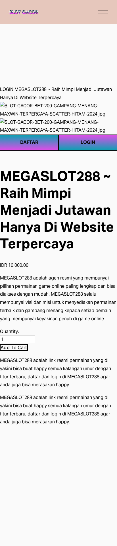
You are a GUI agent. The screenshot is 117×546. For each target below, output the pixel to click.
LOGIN (6, 89)
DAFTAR (29, 142)
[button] (14, 347)
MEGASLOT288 (16, 360)
